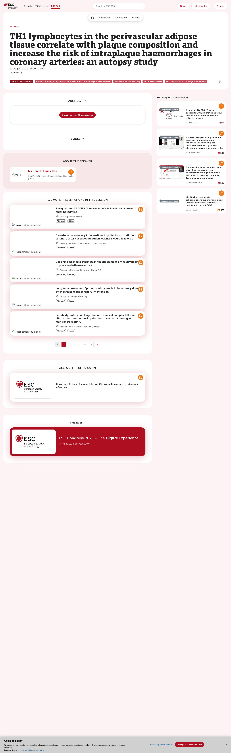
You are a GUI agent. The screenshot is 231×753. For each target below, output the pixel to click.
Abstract (61, 221)
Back (16, 26)
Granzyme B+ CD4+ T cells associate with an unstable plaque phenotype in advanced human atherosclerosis (204, 114)
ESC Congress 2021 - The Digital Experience (98, 438)
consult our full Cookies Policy (31, 750)
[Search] (142, 7)
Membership (201, 6)
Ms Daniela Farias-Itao (42, 171)
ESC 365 (55, 6)
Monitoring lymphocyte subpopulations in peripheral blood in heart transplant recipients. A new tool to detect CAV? (204, 201)
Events (136, 17)
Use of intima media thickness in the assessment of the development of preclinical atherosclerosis (99, 263)
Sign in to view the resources (77, 115)
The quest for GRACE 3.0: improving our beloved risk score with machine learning (96, 210)
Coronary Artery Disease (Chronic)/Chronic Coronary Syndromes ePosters (97, 385)
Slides (71, 221)
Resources (104, 17)
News (183, 6)
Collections (121, 17)
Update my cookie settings (161, 745)
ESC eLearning (41, 6)
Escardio (28, 6)
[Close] (227, 744)
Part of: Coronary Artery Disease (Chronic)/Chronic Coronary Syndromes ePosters (73, 81)
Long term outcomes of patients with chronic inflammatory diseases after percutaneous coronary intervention (99, 290)
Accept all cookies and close (190, 745)
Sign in (220, 6)
